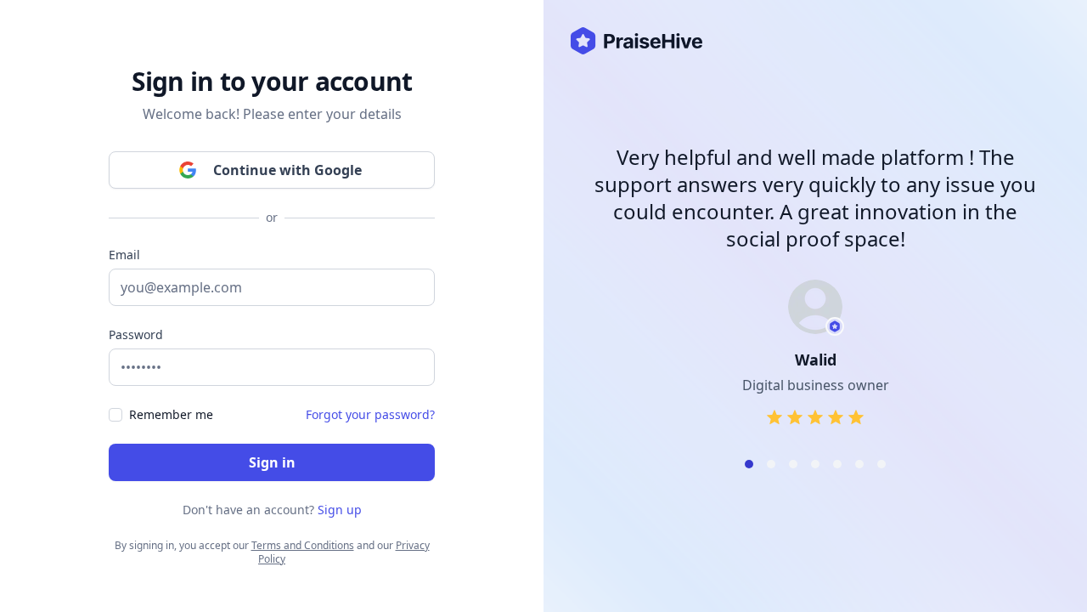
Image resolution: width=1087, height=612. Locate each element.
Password (136, 334)
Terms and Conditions (302, 545)
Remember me (171, 414)
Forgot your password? (370, 414)
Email (124, 254)
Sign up (340, 510)
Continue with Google (287, 170)
